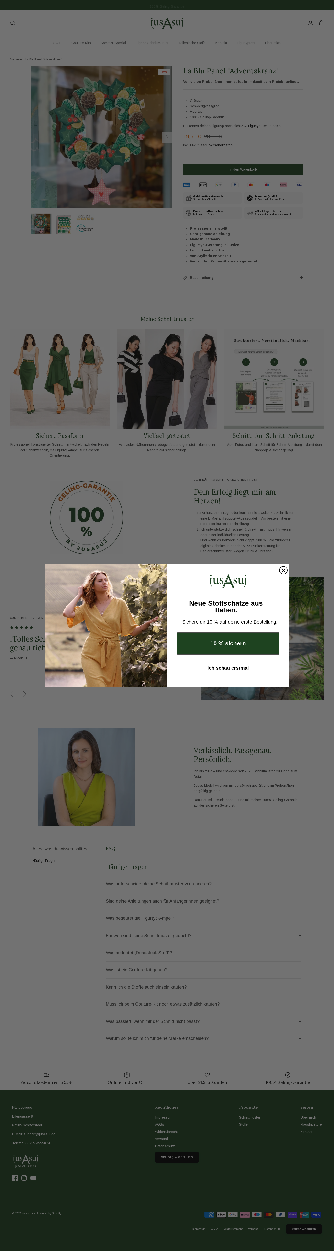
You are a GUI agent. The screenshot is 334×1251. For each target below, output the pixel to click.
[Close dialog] (283, 570)
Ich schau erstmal (228, 668)
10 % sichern (228, 643)
